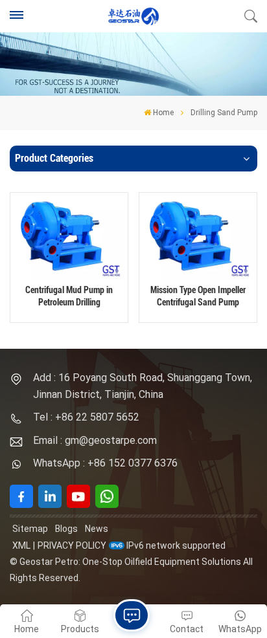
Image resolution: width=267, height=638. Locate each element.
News (96, 528)
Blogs (66, 528)
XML (21, 545)
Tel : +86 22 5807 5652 (86, 417)
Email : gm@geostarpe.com (95, 440)
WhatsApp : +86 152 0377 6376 (105, 463)
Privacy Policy (72, 545)
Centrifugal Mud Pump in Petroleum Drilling (69, 296)
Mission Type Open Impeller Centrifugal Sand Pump (198, 296)
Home (163, 112)
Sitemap (30, 528)
